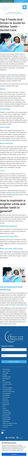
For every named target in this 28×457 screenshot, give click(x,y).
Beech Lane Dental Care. (19, 305)
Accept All (14, 454)
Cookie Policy (19, 450)
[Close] (26, 442)
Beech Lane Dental (14, 77)
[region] (14, 449)
